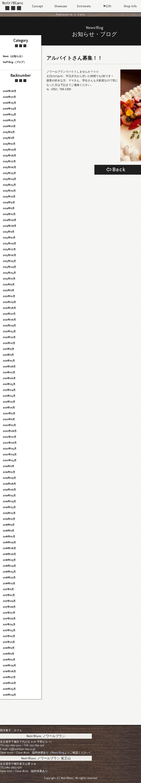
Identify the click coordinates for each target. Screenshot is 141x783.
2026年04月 (9, 108)
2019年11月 (8, 466)
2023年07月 (9, 249)
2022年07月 (9, 313)
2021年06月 (9, 378)
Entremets (84, 6)
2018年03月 (9, 571)
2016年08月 (9, 671)
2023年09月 (9, 243)
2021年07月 (9, 372)
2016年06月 (9, 683)
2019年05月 (9, 495)
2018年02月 (9, 577)
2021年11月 (8, 354)
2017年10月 (9, 595)
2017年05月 (9, 624)
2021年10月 (9, 360)
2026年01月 (9, 126)
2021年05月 (9, 384)
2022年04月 (9, 325)
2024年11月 (9, 208)
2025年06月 (9, 167)
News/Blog (57, 752)
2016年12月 (9, 647)
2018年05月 (9, 559)
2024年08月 (9, 225)
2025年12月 (9, 132)
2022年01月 (9, 343)
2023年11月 (8, 231)
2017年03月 (9, 630)
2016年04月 (9, 694)
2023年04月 (9, 266)
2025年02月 (9, 190)
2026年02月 (9, 120)
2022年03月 (9, 331)
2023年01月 (9, 278)
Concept (37, 6)
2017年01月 (9, 642)
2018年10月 (9, 536)
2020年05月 (10, 448)
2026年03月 (9, 114)
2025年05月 (9, 173)
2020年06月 (10, 442)
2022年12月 (9, 284)
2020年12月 (9, 413)
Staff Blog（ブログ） (14, 62)
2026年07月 (9, 96)
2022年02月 (9, 337)
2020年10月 (9, 425)
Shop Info (130, 6)
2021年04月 (9, 390)
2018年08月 (9, 548)
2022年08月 (9, 307)
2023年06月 (9, 255)
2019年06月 (9, 489)
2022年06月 (9, 319)
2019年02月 (9, 513)
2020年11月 (9, 419)
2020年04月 (10, 454)
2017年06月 (9, 618)
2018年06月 (9, 554)
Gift (108, 6)
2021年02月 (9, 401)
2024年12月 (9, 202)
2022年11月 (8, 290)
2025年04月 (9, 178)
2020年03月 (10, 460)
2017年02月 (9, 636)
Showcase (61, 6)
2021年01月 (9, 407)
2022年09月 (9, 302)
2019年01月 (9, 518)
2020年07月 (9, 436)
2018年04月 (9, 565)
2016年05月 (9, 688)
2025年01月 (9, 196)
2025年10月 (9, 143)
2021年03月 (9, 395)
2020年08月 (10, 431)
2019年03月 (9, 507)
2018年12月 (9, 524)
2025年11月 (8, 137)
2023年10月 (9, 237)
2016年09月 (9, 665)
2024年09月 (9, 220)
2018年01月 (9, 583)
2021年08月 (9, 366)
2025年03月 (9, 184)
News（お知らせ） (13, 56)
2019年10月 (9, 472)
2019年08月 (9, 483)
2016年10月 (9, 659)
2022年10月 (9, 296)
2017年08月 (9, 606)
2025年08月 (9, 155)
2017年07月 (9, 612)
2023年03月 (9, 272)
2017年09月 (9, 601)
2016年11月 (8, 653)
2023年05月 (9, 261)
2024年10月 (9, 214)
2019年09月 (9, 477)
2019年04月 (9, 501)
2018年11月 (8, 530)
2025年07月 (9, 161)
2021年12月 (8, 348)
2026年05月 (9, 102)
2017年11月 (8, 589)
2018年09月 (9, 542)
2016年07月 (9, 677)
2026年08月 (9, 91)
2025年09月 (9, 149)
